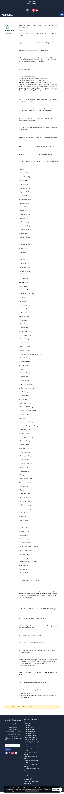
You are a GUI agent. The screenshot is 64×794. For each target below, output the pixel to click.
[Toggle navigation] (62, 14)
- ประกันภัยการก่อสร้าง (30, 733)
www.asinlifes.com (13, 727)
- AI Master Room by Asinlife (31, 772)
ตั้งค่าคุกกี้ (47, 789)
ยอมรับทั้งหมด (56, 789)
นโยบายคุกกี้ (11, 791)
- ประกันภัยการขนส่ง (29, 729)
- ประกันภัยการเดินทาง (30, 735)
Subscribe (8, 749)
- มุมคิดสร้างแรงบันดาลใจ (31, 739)
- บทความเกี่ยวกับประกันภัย (31, 741)
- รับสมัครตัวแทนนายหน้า (31, 737)
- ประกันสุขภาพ (28, 725)
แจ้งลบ (21, 30)
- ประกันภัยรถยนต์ (29, 727)
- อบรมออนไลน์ (28, 723)
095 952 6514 (34, 3)
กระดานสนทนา (9, 20)
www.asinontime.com (13, 729)
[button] (58, 15)
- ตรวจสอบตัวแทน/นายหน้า (31, 743)
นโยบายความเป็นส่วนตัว (37, 789)
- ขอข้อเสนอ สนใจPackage (31, 745)
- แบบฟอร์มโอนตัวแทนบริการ (32, 747)
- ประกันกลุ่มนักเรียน (29, 731)
